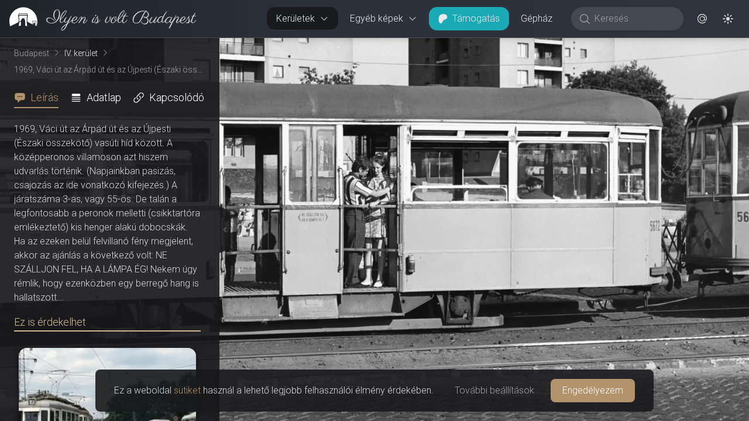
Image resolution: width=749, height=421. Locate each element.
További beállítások (494, 390)
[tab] (40, 97)
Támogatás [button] (476, 18)
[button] (702, 18)
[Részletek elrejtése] (222, 229)
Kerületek (295, 18)
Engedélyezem (592, 390)
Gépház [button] (536, 18)
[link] (98, 19)
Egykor (534, 47)
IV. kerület (81, 53)
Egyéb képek (376, 18)
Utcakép (605, 47)
